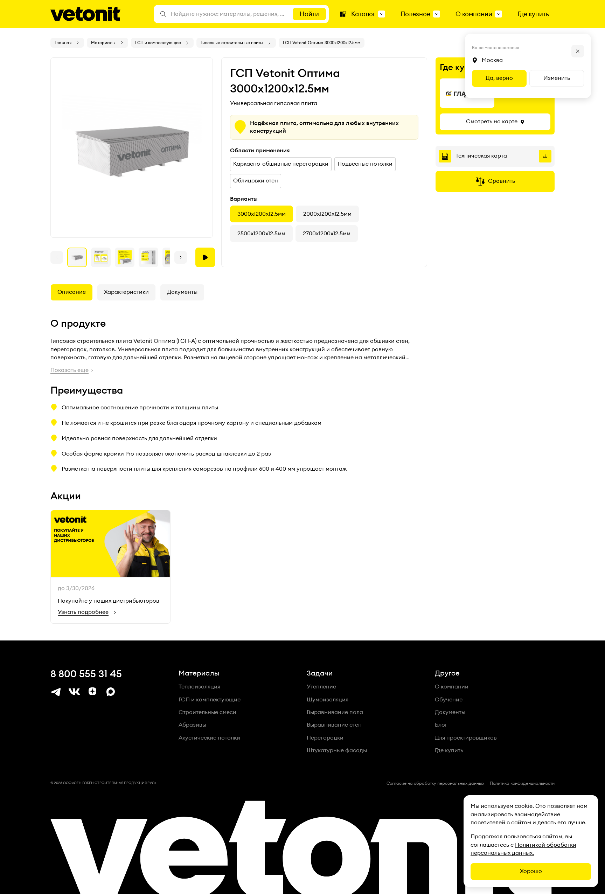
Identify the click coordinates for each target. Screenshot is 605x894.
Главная (63, 43)
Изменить (556, 78)
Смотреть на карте (491, 121)
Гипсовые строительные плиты (232, 43)
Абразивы (192, 725)
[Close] (577, 51)
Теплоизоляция (199, 686)
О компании (451, 686)
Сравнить (501, 181)
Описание (71, 292)
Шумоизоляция (327, 699)
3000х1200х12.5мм (261, 214)
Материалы (103, 43)
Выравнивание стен (334, 725)
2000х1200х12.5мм (327, 214)
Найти (309, 14)
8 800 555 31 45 (86, 674)
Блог (441, 725)
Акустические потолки (209, 738)
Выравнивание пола (335, 712)
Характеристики (126, 292)
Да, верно (499, 78)
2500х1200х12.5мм (261, 233)
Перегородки (325, 738)
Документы (182, 292)
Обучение (449, 699)
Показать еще (69, 370)
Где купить (449, 750)
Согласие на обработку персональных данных (435, 783)
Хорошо (531, 871)
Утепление (321, 686)
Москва (492, 60)
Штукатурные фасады (337, 750)
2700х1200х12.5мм (326, 233)
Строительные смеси (207, 712)
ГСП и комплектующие (158, 43)
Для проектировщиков (466, 738)
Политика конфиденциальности (522, 783)
